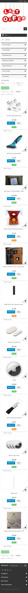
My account (4, 581)
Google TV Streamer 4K (14, 342)
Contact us (21, 1)
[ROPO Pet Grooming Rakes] (14, 142)
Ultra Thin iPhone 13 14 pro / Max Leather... (14, 266)
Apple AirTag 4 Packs (14, 455)
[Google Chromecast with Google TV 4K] (14, 520)
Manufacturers (7, 60)
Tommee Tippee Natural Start (14, 115)
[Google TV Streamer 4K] (14, 331)
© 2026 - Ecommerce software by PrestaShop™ (10, 589)
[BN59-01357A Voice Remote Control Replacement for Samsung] (14, 293)
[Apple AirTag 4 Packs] (14, 444)
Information (6, 55)
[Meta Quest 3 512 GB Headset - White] (14, 180)
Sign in (25, 1)
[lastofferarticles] (14, 14)
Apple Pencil (14, 493)
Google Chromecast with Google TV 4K (14, 531)
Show (18, 83)
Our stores (6, 71)
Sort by (2, 83)
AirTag (14, 380)
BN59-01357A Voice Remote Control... (14, 304)
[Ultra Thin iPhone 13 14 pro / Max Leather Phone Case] (14, 255)
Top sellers (6, 45)
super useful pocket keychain (14, 417)
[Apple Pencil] (14, 482)
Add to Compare (8, 130)
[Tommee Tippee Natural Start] (14, 104)
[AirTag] (14, 369)
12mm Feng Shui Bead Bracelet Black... (14, 229)
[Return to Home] (2, 40)
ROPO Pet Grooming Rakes (14, 153)
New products (7, 66)
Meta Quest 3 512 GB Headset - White (14, 191)
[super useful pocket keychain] (14, 407)
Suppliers (5, 76)
